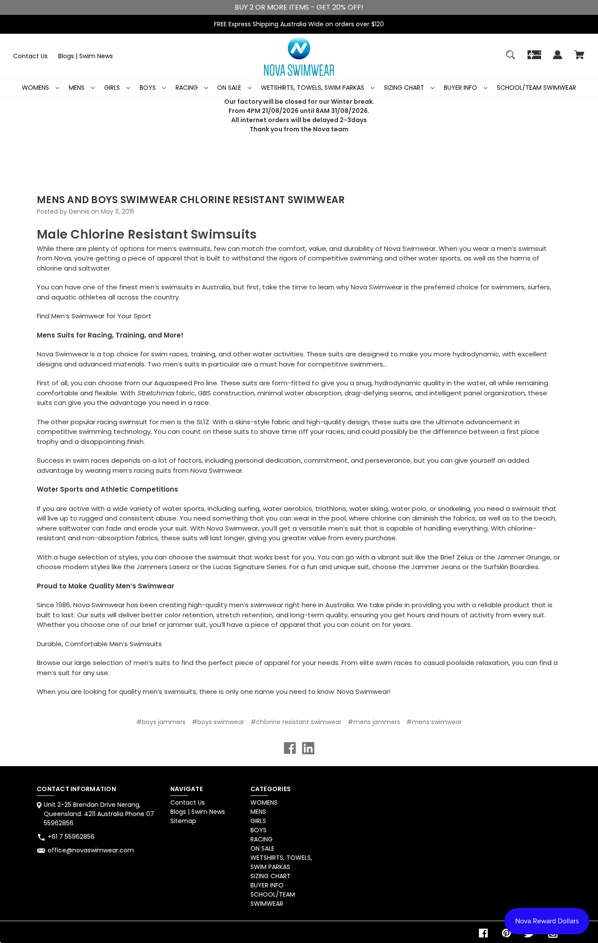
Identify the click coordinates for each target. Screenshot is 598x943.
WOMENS (36, 87)
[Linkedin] (308, 748)
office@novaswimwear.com (91, 850)
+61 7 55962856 (71, 836)
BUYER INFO (461, 87)
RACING (188, 87)
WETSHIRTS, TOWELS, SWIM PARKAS (313, 87)
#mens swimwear (434, 722)
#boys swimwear (218, 722)
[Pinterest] (506, 933)
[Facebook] (290, 748)
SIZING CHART (405, 87)
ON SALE (230, 87)
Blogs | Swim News (85, 56)
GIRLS (113, 87)
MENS (77, 87)
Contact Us (30, 56)
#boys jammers (161, 722)
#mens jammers (374, 722)
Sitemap (183, 820)
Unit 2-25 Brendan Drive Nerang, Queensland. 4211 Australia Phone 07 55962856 (99, 813)
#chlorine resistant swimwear (295, 722)
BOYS (149, 87)
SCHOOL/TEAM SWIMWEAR (536, 87)
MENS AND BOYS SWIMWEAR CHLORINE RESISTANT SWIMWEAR (191, 200)
